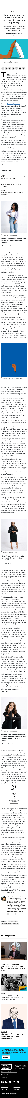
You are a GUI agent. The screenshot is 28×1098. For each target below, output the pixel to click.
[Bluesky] (13, 69)
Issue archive (4, 1074)
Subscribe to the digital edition (9, 1072)
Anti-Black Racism (13, 921)
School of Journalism (13, 104)
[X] (6, 69)
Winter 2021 (15, 923)
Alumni (3, 962)
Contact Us (4, 1089)
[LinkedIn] (3, 69)
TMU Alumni (4, 1087)
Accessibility (16, 1089)
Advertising (4, 1077)
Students (14, 11)
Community (4, 1031)
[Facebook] (16, 69)
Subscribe (5, 1057)
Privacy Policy (17, 1087)
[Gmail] (23, 69)
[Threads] (9, 69)
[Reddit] (20, 69)
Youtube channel (14, 803)
